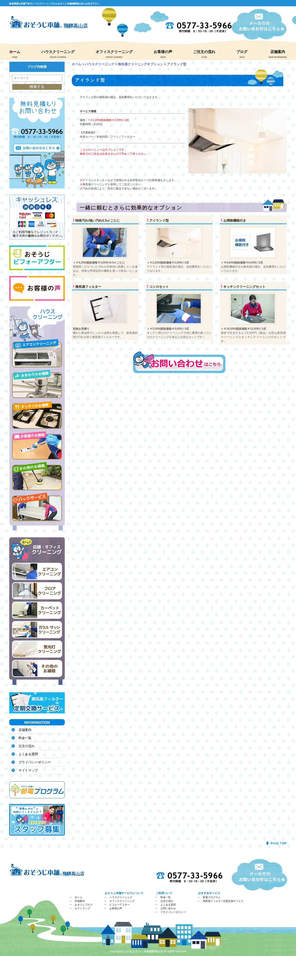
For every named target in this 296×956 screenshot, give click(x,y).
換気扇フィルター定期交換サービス (223, 901)
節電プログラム (212, 897)
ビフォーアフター (119, 904)
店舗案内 (277, 52)
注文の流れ (26, 746)
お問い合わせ (168, 908)
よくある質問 (28, 754)
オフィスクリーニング (114, 52)
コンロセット (159, 286)
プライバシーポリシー (34, 762)
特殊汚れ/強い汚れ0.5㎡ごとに (97, 220)
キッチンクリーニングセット (244, 286)
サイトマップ (28, 770)
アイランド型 (159, 220)
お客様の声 (163, 52)
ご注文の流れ (204, 52)
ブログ (241, 52)
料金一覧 (24, 738)
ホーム (14, 52)
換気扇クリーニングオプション (140, 64)
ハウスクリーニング (58, 52)
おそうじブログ (83, 904)
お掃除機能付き (234, 220)
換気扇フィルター (88, 286)
